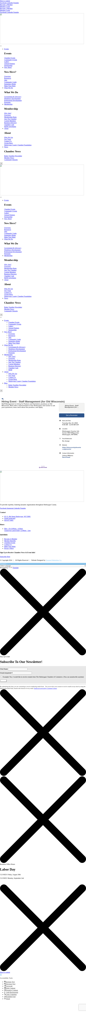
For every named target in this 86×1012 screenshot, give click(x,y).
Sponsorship (12, 330)
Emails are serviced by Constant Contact (45, 688)
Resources (11, 336)
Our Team (11, 375)
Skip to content (5, 1)
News (6, 147)
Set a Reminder (72, 415)
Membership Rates (14, 360)
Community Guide (14, 339)
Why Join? (12, 356)
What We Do (8, 88)
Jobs (9, 337)
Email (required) (6, 673)
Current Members (14, 364)
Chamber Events (13, 322)
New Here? (8, 67)
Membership (8, 104)
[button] (1, 974)
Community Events (14, 324)
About (6, 128)
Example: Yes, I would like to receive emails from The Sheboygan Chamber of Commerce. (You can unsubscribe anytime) (43, 677)
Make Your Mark (14, 343)
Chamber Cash (13, 368)
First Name (4, 669)
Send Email (66, 457)
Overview (11, 334)
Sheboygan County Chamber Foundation (22, 381)
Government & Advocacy (16, 347)
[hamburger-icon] (1, 197)
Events (6, 49)
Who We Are (12, 374)
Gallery (10, 326)
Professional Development (17, 351)
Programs (11, 353)
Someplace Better (14, 341)
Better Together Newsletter (17, 385)
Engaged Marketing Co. (54, 560)
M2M (10, 370)
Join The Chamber (14, 362)
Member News (13, 387)
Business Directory (14, 366)
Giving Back (12, 379)
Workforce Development (16, 349)
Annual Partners (13, 328)
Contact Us (12, 377)
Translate (16, 568)
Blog (5, 383)
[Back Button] (2, 399)
